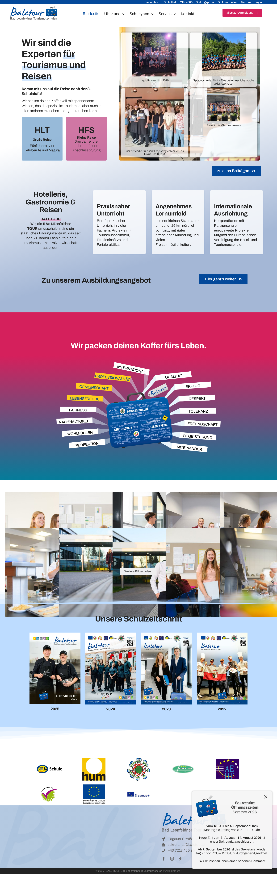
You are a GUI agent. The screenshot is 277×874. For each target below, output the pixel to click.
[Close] (265, 796)
